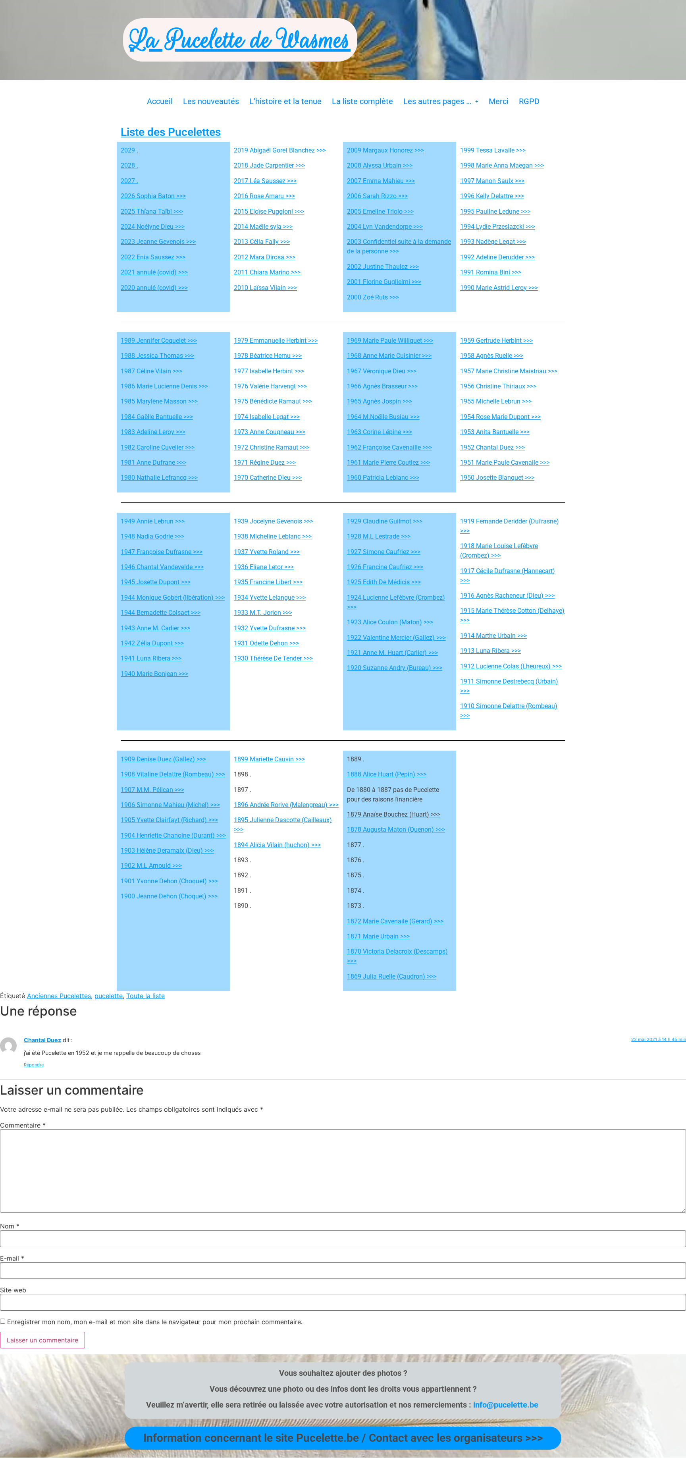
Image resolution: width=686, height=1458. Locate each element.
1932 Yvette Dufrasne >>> (270, 628)
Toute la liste (145, 996)
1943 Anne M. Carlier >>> (155, 628)
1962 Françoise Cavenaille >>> (389, 447)
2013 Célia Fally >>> (262, 241)
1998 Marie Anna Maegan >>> (502, 165)
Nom (9, 1226)
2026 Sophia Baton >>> (153, 196)
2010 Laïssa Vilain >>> (265, 288)
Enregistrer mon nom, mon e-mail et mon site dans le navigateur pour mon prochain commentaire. (155, 1322)
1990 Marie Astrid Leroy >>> (499, 288)
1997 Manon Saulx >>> (492, 181)
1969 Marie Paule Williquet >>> (390, 340)
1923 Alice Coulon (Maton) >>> (390, 622)
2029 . (129, 150)
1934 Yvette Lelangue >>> (270, 597)
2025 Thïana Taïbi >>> (152, 211)
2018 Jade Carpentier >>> (269, 165)
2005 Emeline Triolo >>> (380, 211)
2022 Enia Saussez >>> (153, 257)
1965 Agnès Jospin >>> (379, 401)
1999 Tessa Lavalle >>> (493, 150)
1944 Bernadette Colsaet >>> (160, 612)
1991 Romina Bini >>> (490, 272)
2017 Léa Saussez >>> (265, 181)
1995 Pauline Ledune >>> (495, 211)
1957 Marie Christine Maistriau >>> (508, 371)
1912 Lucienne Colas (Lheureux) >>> (511, 666)
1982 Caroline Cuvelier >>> (158, 447)
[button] (441, 101)
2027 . (129, 181)
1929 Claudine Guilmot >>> (384, 521)
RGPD (529, 101)
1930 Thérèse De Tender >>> (273, 658)
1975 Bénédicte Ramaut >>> (273, 401)
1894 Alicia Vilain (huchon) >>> (277, 845)
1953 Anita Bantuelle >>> (495, 432)
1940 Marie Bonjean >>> (154, 674)
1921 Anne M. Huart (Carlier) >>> (392, 653)
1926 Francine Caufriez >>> (385, 567)
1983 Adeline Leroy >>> (153, 432)
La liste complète (362, 101)
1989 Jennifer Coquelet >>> (159, 340)
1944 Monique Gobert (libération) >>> (173, 597)
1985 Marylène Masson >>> (159, 401)
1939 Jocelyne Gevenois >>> (273, 521)
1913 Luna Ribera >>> (490, 651)
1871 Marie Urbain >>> (378, 936)
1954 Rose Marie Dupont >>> (500, 417)
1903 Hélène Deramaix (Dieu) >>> (167, 850)
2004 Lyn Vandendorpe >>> (385, 226)
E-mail (12, 1258)
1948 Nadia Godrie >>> (152, 536)
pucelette (108, 996)
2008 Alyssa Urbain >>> (379, 165)
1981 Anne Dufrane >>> (153, 462)
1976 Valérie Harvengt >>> (270, 386)
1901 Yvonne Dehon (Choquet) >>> (169, 881)
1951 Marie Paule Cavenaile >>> (504, 462)
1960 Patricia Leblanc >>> (383, 477)
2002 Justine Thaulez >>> (383, 266)
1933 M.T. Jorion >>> (263, 612)
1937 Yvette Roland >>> (267, 552)
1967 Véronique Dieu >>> (381, 371)
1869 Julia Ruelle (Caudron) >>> (391, 976)
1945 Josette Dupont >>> (156, 582)
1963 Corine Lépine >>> (379, 432)
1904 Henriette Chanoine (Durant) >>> (173, 835)
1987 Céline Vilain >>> (151, 371)
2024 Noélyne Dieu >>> (153, 226)
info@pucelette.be (505, 1405)
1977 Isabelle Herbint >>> (269, 371)
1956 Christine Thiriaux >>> (498, 386)
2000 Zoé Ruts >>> (373, 297)
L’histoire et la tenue (285, 101)
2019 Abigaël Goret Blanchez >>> (280, 150)
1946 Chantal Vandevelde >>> (162, 567)
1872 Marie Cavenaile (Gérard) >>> (395, 921)
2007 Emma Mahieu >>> (381, 181)
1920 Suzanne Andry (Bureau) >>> (394, 668)
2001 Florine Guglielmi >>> (384, 282)
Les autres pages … (437, 101)
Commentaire (23, 1125)
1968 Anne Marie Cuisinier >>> (389, 355)
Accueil (160, 101)
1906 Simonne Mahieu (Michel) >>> (170, 805)
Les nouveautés (211, 101)
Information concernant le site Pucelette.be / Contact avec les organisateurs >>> (343, 1437)
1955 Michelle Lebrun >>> (496, 401)
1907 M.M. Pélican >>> (152, 790)
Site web (13, 1290)
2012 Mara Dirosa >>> (264, 257)
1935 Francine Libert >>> (268, 582)
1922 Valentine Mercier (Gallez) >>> (396, 637)
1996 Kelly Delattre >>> (492, 196)
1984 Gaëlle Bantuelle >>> (157, 417)
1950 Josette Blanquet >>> (497, 477)
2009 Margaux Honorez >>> (385, 150)
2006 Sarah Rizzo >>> (377, 196)
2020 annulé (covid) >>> (154, 288)
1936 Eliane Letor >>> (264, 567)
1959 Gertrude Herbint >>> (496, 340)
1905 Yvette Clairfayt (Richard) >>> (169, 820)
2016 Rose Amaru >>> (264, 196)
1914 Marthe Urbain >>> (493, 635)
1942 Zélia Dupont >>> (152, 643)
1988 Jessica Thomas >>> (157, 355)
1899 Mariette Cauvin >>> (269, 759)
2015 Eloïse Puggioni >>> (269, 211)
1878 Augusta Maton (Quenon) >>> (396, 829)
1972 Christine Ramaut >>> (271, 447)
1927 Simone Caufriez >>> (383, 552)
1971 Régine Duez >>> (265, 462)
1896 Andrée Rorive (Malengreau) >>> (286, 805)
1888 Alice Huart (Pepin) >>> (386, 774)
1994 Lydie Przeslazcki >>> (497, 226)
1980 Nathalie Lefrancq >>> (159, 477)
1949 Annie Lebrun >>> (153, 521)
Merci (499, 101)
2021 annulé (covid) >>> (154, 272)
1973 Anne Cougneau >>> (269, 432)
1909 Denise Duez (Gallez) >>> (163, 759)
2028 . (129, 165)
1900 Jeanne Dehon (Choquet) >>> (169, 896)
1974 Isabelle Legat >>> (267, 417)
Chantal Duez (42, 1040)
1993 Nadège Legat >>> (493, 241)
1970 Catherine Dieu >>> (268, 477)
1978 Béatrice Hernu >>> (268, 355)
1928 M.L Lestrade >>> (378, 536)
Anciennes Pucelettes (59, 996)
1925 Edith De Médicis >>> (384, 582)
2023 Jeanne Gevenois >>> (158, 241)
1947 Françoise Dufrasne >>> (161, 552)
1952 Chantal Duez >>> (492, 447)
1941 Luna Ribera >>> (151, 658)
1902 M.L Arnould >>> (151, 865)
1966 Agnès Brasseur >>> (382, 386)
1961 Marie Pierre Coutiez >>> (388, 462)
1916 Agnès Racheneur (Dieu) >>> (507, 595)
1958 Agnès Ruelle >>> (491, 355)
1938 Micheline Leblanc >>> (273, 536)
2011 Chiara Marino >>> (267, 272)
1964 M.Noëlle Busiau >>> (383, 417)
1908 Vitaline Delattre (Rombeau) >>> (173, 774)
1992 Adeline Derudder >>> (497, 257)
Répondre (34, 1065)
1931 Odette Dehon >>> (266, 643)
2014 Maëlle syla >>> (263, 226)
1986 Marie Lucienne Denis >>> (164, 386)
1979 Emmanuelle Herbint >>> (276, 340)
